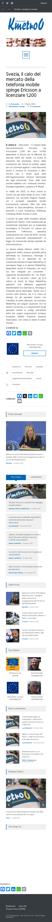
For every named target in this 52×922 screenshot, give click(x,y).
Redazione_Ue (15, 673)
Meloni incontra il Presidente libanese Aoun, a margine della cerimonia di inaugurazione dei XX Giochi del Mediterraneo (27, 9)
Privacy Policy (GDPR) (15, 909)
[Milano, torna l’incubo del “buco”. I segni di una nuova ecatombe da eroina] (12, 739)
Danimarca (16, 367)
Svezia (38, 378)
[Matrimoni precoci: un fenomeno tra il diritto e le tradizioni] (12, 757)
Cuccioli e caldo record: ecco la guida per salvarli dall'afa (25, 553)
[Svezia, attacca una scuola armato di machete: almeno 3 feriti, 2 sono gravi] (12, 618)
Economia (15, 104)
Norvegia (30, 373)
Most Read (16, 477)
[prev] (9, 448)
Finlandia (39, 367)
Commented (36, 477)
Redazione (10, 906)
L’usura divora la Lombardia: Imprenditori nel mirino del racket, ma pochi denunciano (25, 520)
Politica (20, 573)
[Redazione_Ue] (15, 664)
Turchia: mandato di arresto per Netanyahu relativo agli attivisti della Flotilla (33, 633)
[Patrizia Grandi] (37, 687)
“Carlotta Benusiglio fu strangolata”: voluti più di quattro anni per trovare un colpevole (33, 720)
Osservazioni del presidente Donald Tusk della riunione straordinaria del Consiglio (24, 813)
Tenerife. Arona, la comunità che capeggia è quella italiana (26, 504)
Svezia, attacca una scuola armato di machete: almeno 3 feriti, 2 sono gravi (33, 616)
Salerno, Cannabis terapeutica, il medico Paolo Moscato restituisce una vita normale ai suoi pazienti (25, 537)
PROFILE (34, 353)
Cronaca (25, 621)
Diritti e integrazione (22, 508)
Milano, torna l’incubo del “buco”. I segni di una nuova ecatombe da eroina (33, 737)
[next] (43, 448)
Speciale (9, 463)
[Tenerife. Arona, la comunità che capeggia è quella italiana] (26, 491)
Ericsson (28, 367)
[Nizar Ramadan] (37, 664)
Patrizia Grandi (37, 697)
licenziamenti (17, 373)
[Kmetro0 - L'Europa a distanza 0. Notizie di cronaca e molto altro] (26, 29)
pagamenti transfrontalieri (22, 378)
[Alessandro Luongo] (12, 349)
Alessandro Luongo (17, 106)
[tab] (16, 478)
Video (8, 818)
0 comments (35, 106)
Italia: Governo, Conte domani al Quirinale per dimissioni (25, 568)
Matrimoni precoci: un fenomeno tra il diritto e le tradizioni (32, 754)
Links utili (22, 906)
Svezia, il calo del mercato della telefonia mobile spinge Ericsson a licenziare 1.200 (23, 85)
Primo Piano (13, 573)
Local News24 (13, 526)
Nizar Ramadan (37, 673)
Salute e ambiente (15, 543)
